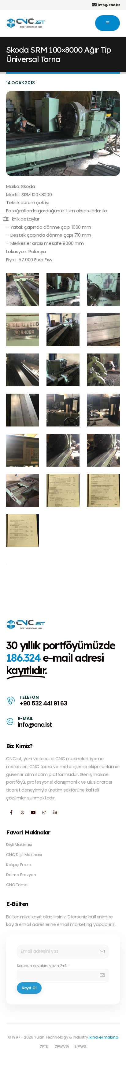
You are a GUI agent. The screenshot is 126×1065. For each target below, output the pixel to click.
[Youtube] (33, 812)
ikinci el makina (103, 1037)
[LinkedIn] (55, 812)
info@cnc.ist (35, 725)
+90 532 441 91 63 (43, 703)
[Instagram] (44, 812)
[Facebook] (11, 812)
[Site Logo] (26, 23)
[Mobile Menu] (107, 23)
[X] (22, 812)
